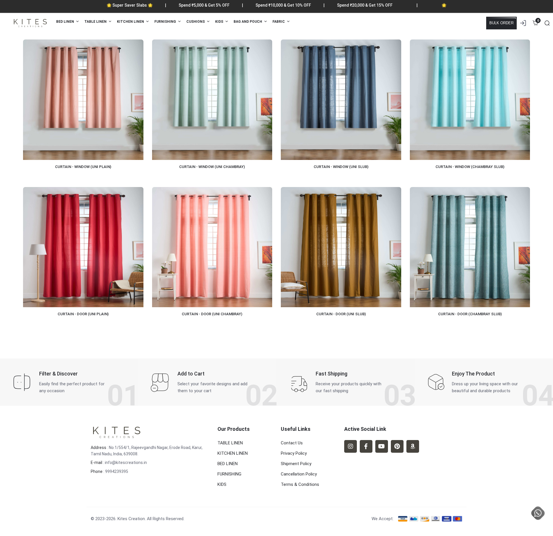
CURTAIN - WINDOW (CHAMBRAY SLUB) (469, 167)
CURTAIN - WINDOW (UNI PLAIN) (83, 167)
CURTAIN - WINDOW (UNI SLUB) (341, 167)
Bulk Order (501, 23)
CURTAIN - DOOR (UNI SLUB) (341, 314)
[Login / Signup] (523, 23)
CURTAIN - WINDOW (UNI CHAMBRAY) (212, 167)
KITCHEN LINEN (232, 453)
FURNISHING (229, 474)
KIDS (221, 484)
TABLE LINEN (230, 443)
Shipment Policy (296, 463)
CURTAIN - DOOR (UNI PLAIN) (83, 314)
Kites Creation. (132, 518)
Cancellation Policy (299, 474)
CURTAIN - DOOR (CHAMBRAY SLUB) (470, 314)
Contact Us (292, 443)
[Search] (547, 23)
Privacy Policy (294, 453)
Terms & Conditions (300, 484)
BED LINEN (227, 463)
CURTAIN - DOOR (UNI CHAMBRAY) (212, 314)
